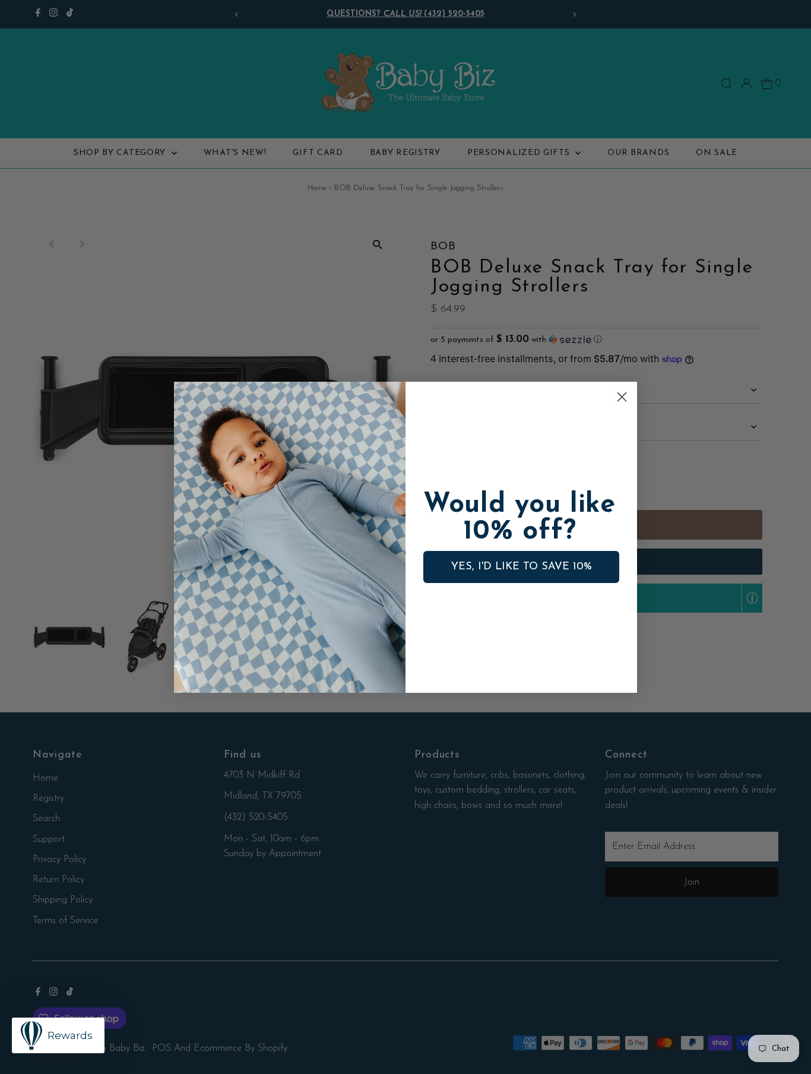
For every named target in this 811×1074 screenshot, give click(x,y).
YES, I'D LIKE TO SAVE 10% (521, 567)
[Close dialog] (622, 396)
